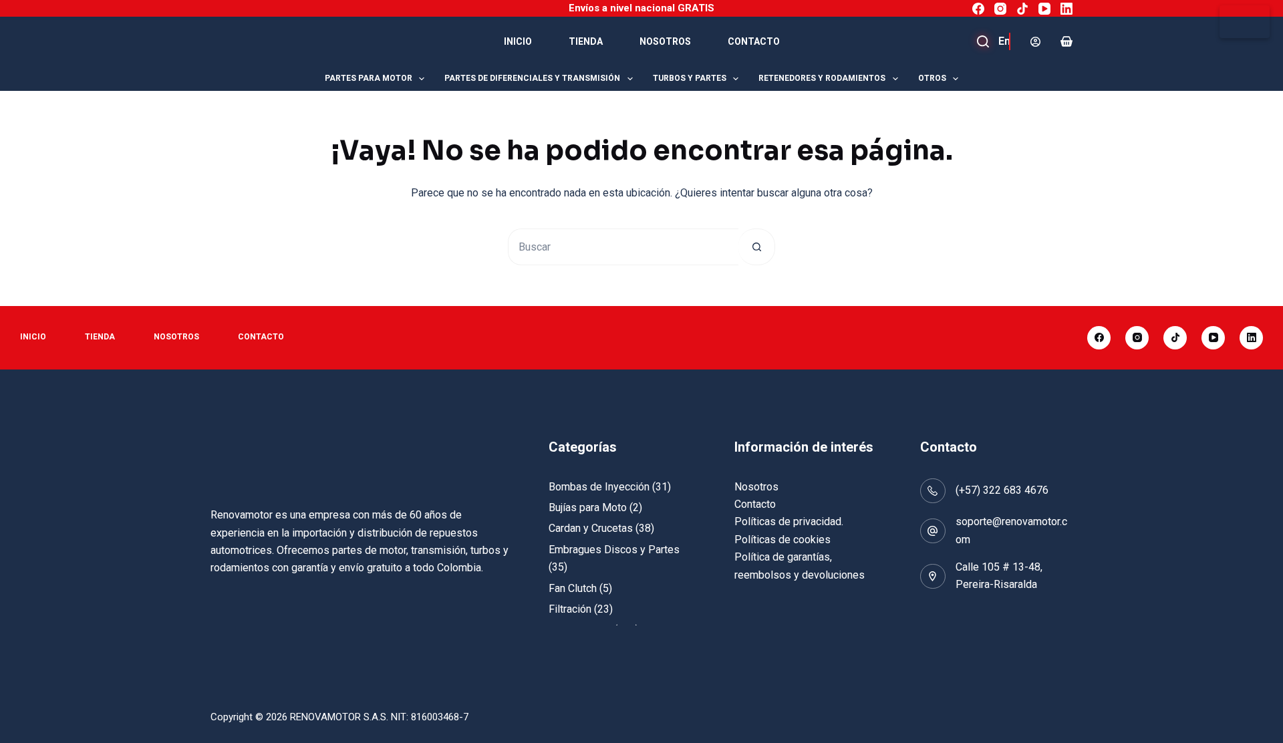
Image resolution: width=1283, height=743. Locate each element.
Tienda (586, 41)
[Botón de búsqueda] (756, 247)
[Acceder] (1035, 42)
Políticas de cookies (782, 539)
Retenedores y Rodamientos (821, 78)
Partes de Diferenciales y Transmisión (532, 78)
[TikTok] (1022, 9)
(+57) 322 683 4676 (1002, 490)
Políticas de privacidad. (788, 521)
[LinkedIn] (1066, 9)
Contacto (754, 41)
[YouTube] (1044, 9)
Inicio (518, 41)
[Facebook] (978, 9)
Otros (932, 78)
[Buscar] (999, 41)
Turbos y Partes (689, 78)
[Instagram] (1000, 9)
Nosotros (665, 41)
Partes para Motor (368, 78)
